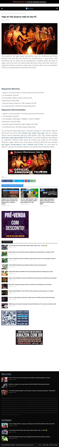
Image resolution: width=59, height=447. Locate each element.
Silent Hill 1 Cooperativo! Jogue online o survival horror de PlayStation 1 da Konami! (30, 284)
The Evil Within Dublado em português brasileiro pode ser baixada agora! (28, 265)
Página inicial (4, 13)
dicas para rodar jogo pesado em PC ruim (17, 138)
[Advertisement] (29, 358)
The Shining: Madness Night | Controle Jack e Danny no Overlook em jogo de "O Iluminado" (32, 390)
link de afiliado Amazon (36, 2)
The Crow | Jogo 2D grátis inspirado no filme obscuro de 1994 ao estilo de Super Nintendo (32, 297)
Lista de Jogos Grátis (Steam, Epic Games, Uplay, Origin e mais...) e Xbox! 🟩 (28, 245)
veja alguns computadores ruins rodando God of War (22, 144)
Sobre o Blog (45, 445)
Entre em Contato (53, 445)
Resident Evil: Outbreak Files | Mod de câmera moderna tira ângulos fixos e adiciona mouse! (10, 201)
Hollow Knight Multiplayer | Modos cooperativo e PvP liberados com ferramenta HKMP (47, 201)
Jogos (9, 13)
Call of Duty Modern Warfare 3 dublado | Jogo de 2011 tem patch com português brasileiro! (32, 258)
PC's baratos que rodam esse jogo (31, 133)
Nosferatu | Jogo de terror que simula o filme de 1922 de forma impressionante (29, 384)
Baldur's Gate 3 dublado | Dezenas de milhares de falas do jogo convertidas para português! (33, 278)
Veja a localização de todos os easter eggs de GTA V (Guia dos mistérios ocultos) (29, 436)
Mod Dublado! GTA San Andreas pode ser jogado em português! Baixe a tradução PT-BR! (31, 252)
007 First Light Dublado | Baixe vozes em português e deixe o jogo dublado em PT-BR (29, 200)
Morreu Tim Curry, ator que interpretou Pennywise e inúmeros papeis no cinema (29, 377)
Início (40, 445)
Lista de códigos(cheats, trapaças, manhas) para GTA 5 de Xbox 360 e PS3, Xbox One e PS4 (31, 423)
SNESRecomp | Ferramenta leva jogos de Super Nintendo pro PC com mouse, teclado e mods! (32, 304)
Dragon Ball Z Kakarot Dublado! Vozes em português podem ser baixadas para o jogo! (31, 271)
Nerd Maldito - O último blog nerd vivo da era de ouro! (21, 445)
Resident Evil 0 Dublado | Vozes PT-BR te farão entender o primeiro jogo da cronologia (31, 291)
